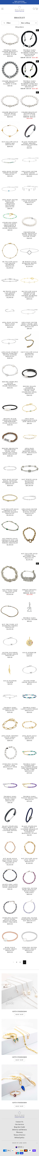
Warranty (19, 1132)
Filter (8, 23)
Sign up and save (19, 1143)
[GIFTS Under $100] (19, 991)
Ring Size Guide (19, 1127)
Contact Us (19, 1122)
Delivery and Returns (19, 1130)
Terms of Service (19, 1135)
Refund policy (19, 1137)
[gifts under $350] (19, 1082)
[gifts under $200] (19, 1037)
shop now (19, 1014)
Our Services (19, 1124)
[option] (19, 2)
